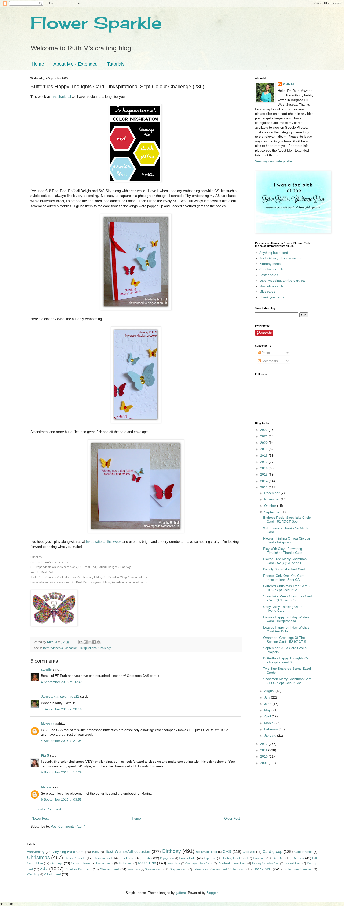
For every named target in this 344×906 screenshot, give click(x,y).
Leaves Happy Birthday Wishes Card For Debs (286, 629)
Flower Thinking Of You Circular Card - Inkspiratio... (286, 540)
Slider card (134, 869)
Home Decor (104, 863)
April (268, 716)
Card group (272, 851)
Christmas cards (271, 269)
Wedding (33, 874)
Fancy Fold (187, 858)
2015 (264, 474)
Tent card (238, 869)
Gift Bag (278, 858)
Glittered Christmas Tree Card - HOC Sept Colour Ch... (286, 588)
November (272, 499)
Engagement (167, 858)
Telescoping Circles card (210, 869)
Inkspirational (61, 97)
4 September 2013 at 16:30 (61, 682)
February (271, 729)
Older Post (232, 818)
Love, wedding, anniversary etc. (282, 280)
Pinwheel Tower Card (232, 863)
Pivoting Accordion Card (265, 863)
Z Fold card (52, 874)
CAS (227, 851)
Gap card (259, 858)
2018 (264, 455)
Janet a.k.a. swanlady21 (60, 696)
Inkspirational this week (103, 542)
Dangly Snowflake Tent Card (284, 569)
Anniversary (35, 852)
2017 (264, 462)
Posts (265, 353)
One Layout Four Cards (199, 863)
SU (44, 869)
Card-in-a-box (303, 852)
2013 (264, 487)
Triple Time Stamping (298, 869)
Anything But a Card (68, 852)
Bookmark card (206, 852)
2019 (264, 449)
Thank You (262, 869)
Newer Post (40, 818)
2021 (264, 436)
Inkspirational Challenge (95, 648)
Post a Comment (48, 809)
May (267, 710)
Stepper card (178, 869)
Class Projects (74, 858)
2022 (264, 430)
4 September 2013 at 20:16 (61, 709)
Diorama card (103, 858)
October (270, 505)
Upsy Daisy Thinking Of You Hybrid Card (283, 609)
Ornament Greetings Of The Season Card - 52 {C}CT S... (286, 639)
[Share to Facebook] (94, 642)
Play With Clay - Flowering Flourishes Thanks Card (282, 551)
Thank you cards (271, 297)
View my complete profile (273, 161)
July (267, 697)
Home (38, 64)
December (272, 493)
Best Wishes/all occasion (60, 648)
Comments (269, 361)
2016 (264, 468)
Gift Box (298, 858)
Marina (46, 787)
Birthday (171, 851)
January (270, 735)
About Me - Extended (75, 64)
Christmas (38, 857)
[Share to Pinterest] (98, 642)
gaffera (181, 893)
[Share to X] (89, 642)
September (273, 512)
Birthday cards (270, 264)
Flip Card (210, 858)
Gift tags (56, 863)
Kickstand (125, 863)
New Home (174, 863)
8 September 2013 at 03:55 (61, 799)
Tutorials (115, 64)
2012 (264, 744)
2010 (264, 756)
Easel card (126, 858)
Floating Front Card (234, 858)
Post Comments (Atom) (68, 826)
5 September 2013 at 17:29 (61, 772)
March (269, 723)
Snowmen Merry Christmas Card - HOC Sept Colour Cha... (287, 681)
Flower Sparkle (95, 22)
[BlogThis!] (85, 642)
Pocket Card (292, 863)
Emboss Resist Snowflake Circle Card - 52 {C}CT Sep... (287, 519)
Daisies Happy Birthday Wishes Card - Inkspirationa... (286, 619)
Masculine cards (271, 286)
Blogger (212, 893)
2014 (264, 481)
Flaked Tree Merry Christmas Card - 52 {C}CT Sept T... (285, 561)
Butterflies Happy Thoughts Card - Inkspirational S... (287, 660)
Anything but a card (273, 253)
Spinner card (153, 869)
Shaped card (109, 869)
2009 (264, 763)
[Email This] (80, 642)
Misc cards (267, 291)
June (268, 704)
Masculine (147, 863)
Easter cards (268, 275)
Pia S (45, 755)
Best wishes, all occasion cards (282, 258)
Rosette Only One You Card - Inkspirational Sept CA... (285, 577)
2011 (264, 750)
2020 (264, 442)
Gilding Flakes (81, 863)
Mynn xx (48, 723)
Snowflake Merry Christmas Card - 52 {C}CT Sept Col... (287, 598)
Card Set (249, 852)
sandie (46, 669)
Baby (95, 852)
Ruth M (288, 84)
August (269, 691)
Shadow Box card (78, 869)
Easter (147, 858)
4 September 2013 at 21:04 (61, 741)
